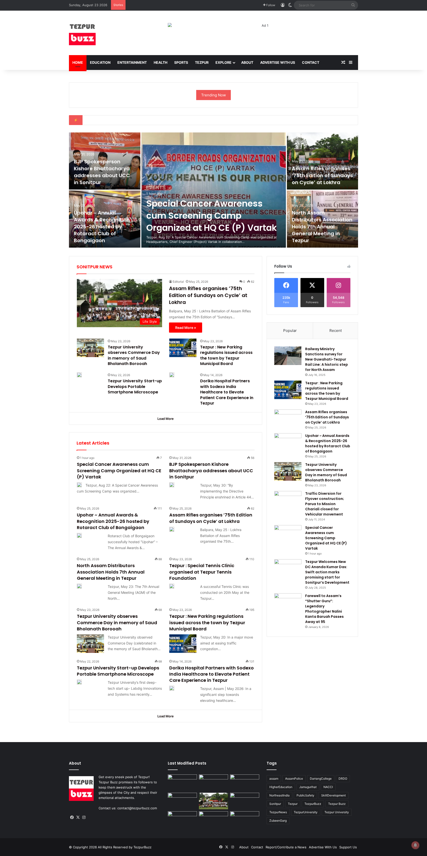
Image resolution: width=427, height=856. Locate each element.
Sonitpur (275, 804)
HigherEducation (280, 787)
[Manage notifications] (415, 845)
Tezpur (202, 62)
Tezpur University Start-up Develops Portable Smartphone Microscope (135, 386)
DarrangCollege (321, 778)
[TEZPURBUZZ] (82, 33)
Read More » (185, 327)
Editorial (178, 281)
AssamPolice (294, 778)
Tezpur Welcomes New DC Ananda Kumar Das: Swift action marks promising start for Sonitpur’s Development (327, 572)
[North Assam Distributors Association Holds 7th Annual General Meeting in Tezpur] (79, 586)
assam (273, 778)
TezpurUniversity (306, 812)
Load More (165, 419)
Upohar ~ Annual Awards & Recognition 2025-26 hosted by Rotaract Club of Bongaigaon (102, 226)
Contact (310, 62)
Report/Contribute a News (286, 847)
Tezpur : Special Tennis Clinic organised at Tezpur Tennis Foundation (201, 571)
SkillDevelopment (333, 795)
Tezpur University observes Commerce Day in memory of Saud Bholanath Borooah (134, 355)
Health (160, 62)
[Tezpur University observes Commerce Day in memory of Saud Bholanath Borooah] (90, 348)
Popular (290, 330)
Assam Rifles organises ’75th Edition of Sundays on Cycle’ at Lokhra (322, 175)
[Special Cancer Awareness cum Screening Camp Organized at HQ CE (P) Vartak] (213, 190)
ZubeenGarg (278, 820)
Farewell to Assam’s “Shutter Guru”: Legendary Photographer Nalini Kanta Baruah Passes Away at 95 (324, 608)
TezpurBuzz (312, 804)
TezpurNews (278, 812)
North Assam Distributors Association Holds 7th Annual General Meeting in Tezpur (322, 226)
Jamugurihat (308, 787)
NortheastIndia (279, 795)
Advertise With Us (277, 62)
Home (77, 62)
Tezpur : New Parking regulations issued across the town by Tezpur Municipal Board (226, 355)
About (247, 62)
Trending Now (213, 95)
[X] (78, 817)
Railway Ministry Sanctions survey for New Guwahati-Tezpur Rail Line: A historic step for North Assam (326, 359)
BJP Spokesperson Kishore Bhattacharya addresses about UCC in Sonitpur (102, 172)
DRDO (343, 778)
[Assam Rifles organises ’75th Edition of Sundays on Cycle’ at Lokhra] (322, 161)
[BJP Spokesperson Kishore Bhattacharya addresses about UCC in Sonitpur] (171, 484)
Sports (181, 62)
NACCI (328, 787)
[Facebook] (72, 817)
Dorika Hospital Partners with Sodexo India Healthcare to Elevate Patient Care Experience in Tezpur (226, 392)
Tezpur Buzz (337, 804)
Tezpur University (336, 812)
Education (100, 62)
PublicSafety (305, 795)
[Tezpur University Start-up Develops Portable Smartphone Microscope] (79, 374)
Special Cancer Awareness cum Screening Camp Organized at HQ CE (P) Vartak (211, 215)
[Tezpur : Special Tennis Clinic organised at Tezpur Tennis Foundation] (171, 586)
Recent (335, 330)
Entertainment (132, 62)
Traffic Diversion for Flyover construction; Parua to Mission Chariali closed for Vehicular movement (324, 504)
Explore (223, 62)
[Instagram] (84, 817)
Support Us (348, 847)
